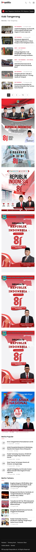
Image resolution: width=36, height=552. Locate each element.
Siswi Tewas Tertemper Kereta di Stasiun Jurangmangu (18, 463)
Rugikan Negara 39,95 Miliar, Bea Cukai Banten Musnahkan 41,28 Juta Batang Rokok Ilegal (21, 484)
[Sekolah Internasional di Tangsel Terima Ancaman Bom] (7, 65)
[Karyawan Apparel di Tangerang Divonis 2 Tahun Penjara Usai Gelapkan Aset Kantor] (7, 43)
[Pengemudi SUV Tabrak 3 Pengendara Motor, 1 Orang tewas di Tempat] (7, 77)
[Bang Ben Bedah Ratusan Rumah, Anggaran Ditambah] (5, 515)
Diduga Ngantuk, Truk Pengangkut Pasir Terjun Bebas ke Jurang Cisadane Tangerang (23, 54)
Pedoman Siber (22, 542)
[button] (26, 2)
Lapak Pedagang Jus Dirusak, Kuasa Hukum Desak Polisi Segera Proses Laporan (24, 30)
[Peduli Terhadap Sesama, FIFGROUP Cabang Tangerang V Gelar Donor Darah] (5, 524)
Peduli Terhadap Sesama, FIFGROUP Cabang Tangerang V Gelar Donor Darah (19, 455)
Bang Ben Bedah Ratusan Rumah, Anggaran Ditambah (21, 510)
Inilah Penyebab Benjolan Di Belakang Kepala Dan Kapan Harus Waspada (19, 448)
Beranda (4, 20)
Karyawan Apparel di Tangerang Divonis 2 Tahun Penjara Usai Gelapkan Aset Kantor (23, 41)
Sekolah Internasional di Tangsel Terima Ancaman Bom (23, 65)
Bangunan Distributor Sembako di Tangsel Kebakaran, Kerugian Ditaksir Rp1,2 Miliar (21, 493)
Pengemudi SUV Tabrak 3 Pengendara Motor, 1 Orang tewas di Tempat (23, 75)
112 (23, 95)
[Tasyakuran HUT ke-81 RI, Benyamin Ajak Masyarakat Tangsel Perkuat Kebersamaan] (5, 506)
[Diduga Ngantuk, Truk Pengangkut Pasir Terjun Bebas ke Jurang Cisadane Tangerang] (7, 54)
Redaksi (3, 542)
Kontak (13, 545)
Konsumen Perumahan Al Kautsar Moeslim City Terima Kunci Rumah (24, 86)
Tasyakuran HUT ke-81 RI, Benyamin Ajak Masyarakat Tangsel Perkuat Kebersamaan (22, 502)
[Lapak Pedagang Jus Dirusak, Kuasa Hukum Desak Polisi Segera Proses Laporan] (7, 32)
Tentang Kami (12, 542)
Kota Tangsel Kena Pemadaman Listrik (20, 442)
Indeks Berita (5, 545)
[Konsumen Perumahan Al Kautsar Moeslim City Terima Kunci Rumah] (7, 88)
